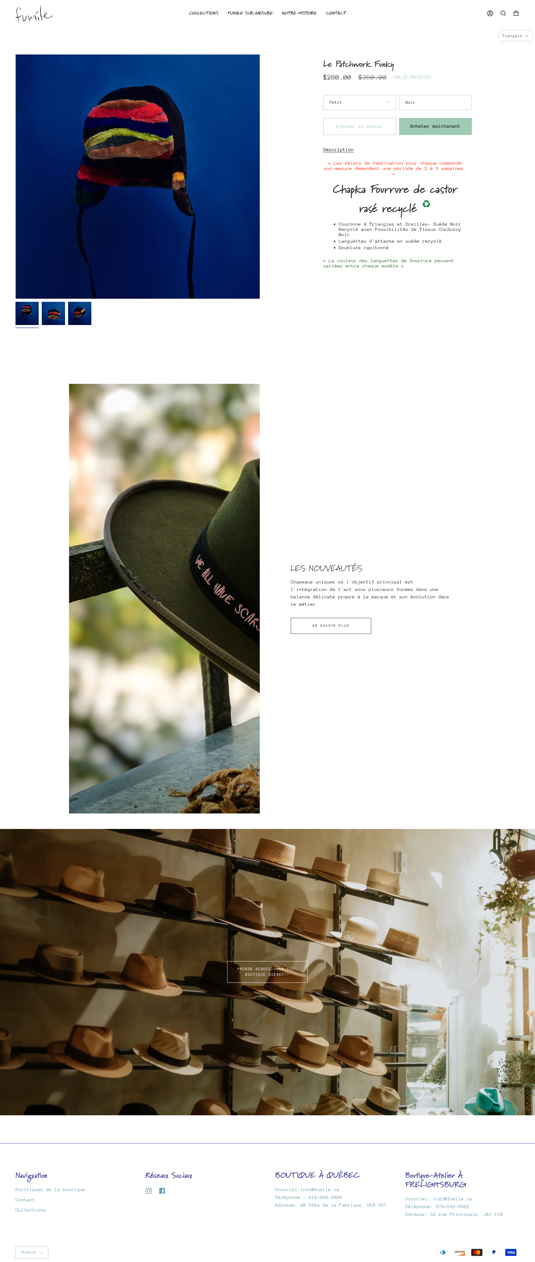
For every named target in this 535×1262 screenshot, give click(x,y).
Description (338, 149)
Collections (30, 1209)
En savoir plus (331, 626)
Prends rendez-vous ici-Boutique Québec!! (267, 972)
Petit (336, 102)
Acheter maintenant (435, 126)
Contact (25, 1199)
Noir (410, 102)
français (29, 1252)
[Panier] (516, 13)
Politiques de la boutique (50, 1189)
